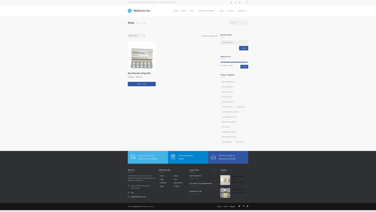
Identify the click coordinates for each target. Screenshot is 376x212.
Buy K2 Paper (240, 107)
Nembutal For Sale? (195, 191)
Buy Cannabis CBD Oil (228, 82)
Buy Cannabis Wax (227, 87)
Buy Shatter (225, 127)
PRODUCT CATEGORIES (206, 11)
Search (243, 48)
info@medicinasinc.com (169, 2)
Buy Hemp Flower (227, 107)
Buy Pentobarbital (195, 176)
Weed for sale (240, 142)
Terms (225, 206)
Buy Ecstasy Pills (227, 97)
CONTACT (230, 11)
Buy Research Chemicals (229, 122)
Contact (176, 186)
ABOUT (183, 11)
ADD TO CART (141, 84)
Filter (244, 67)
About (176, 176)
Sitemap (232, 206)
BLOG (222, 11)
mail (181, 158)
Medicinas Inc (137, 206)
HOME (176, 11)
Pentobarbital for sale (229, 137)
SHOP (192, 11)
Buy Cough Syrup (227, 92)
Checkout (163, 183)
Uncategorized (227, 142)
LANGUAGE (241, 11)
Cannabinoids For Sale (229, 132)
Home (137, 23)
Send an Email (227, 158)
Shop (162, 179)
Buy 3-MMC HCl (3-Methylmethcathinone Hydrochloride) (201, 183)
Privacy (219, 206)
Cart (175, 179)
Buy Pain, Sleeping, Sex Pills (230, 112)
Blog (161, 186)
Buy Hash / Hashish (228, 102)
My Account (178, 183)
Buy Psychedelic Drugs (229, 117)
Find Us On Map (147, 158)
